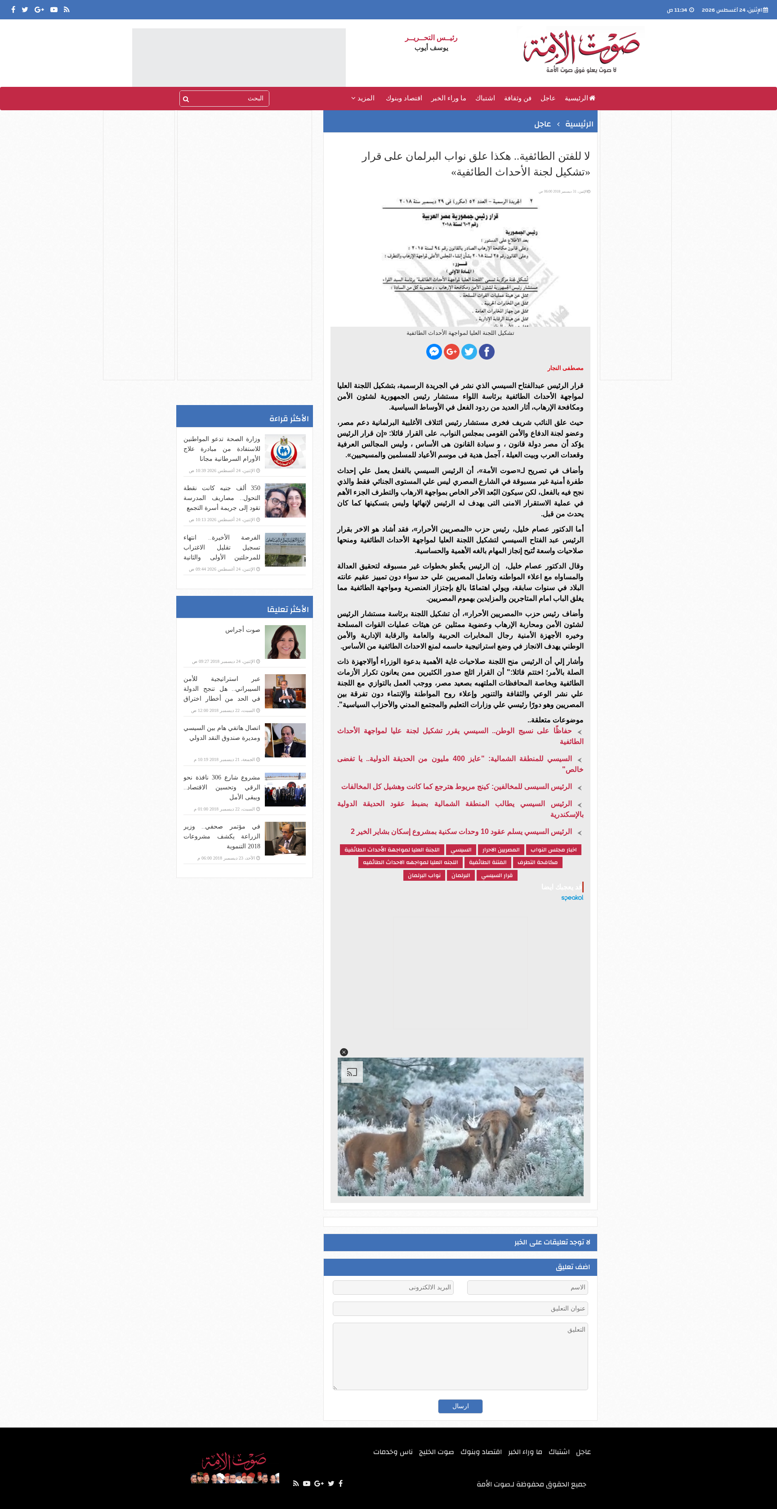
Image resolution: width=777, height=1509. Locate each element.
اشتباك (485, 98)
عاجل (548, 98)
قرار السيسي (497, 875)
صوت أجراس (242, 629)
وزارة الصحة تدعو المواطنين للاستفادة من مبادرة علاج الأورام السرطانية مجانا (221, 449)
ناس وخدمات (393, 1452)
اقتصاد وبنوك (404, 98)
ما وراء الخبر (448, 98)
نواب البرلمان (424, 875)
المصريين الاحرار (501, 849)
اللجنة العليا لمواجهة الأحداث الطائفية (392, 849)
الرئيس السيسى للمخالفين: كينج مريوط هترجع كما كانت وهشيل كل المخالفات (456, 786)
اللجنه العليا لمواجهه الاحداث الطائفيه (410, 862)
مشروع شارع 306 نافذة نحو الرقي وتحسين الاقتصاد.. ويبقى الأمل (221, 787)
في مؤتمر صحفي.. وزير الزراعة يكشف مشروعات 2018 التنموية (221, 836)
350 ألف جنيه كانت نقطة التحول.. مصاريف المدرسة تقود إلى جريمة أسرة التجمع (221, 498)
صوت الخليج (436, 1452)
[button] (344, 1052)
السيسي (461, 849)
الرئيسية (576, 98)
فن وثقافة (517, 98)
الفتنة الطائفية (488, 862)
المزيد (365, 98)
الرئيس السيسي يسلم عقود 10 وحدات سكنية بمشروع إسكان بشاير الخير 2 (461, 831)
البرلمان (460, 875)
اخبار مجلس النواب (554, 849)
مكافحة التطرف (538, 862)
